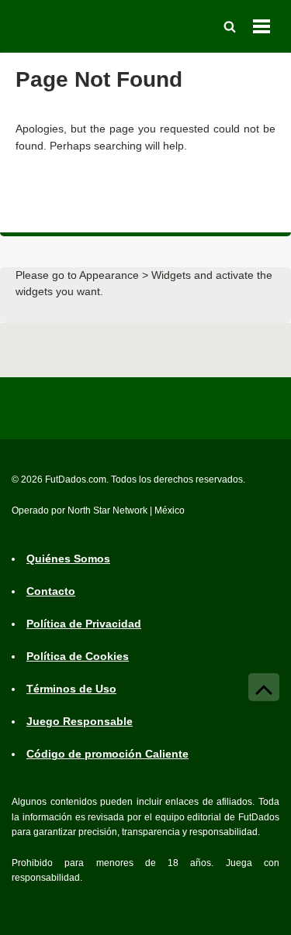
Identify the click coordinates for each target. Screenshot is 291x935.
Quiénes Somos (68, 558)
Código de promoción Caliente (107, 754)
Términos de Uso (71, 688)
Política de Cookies (77, 656)
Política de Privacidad (83, 623)
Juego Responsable (79, 721)
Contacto (50, 591)
